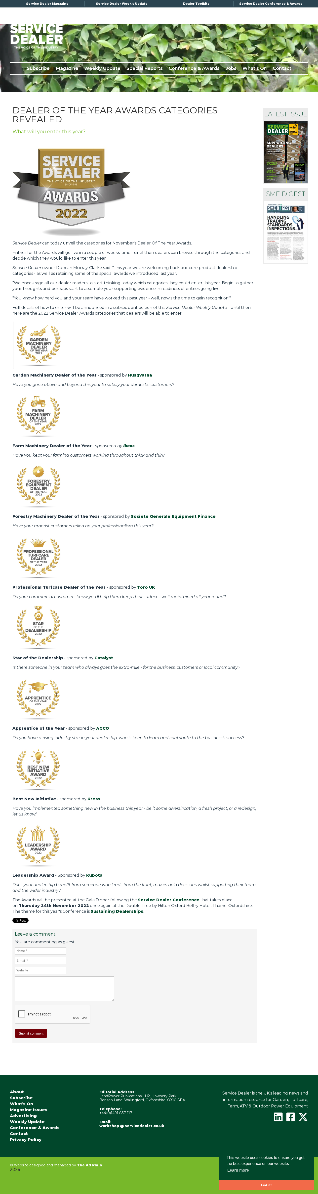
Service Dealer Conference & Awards (270, 3)
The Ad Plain (89, 1165)
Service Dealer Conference (168, 900)
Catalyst (103, 658)
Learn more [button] (238, 1170)
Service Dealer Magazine (47, 3)
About (17, 1092)
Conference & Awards (194, 68)
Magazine (67, 68)
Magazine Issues (28, 1110)
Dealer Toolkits (196, 3)
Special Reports (144, 68)
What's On (254, 68)
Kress (93, 799)
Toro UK (146, 587)
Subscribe (38, 68)
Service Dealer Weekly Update (122, 3)
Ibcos (129, 445)
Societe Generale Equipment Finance (173, 516)
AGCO (102, 728)
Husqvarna (140, 375)
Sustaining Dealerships (117, 911)
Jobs (231, 68)
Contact (282, 68)
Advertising (23, 1116)
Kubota (94, 875)
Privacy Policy (25, 1140)
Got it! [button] (266, 1185)
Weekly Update (102, 68)
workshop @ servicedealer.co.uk (131, 1126)
